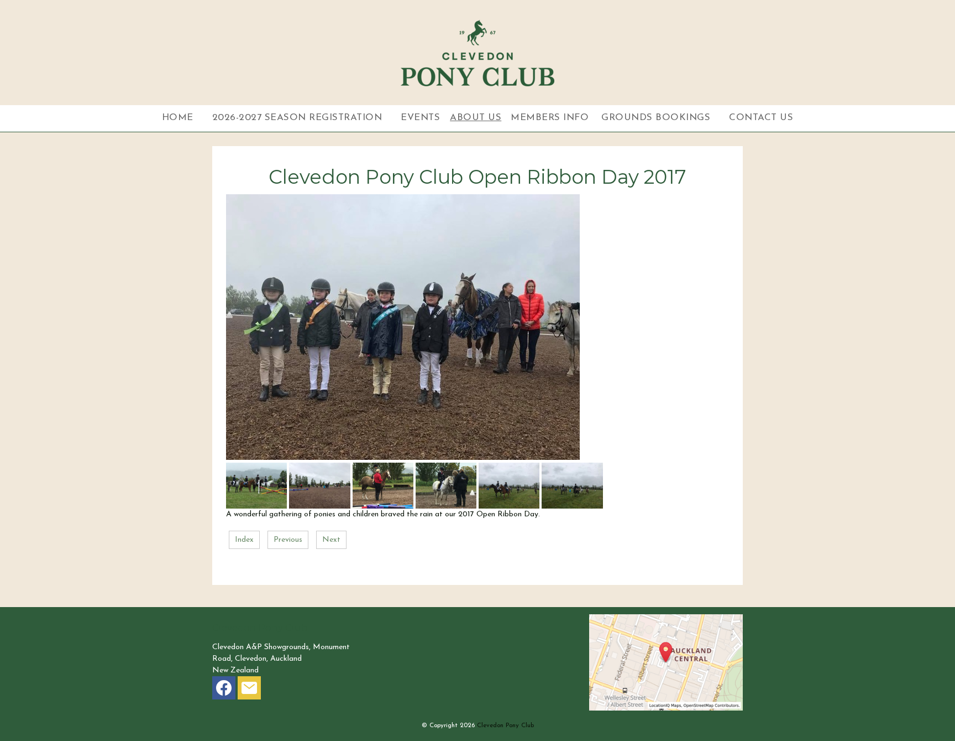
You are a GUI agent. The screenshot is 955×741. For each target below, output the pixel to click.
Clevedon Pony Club (505, 725)
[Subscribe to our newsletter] (249, 690)
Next (331, 540)
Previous (288, 540)
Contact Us (761, 117)
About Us (475, 117)
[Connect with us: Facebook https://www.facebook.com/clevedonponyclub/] (223, 690)
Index (244, 540)
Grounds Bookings (655, 117)
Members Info (550, 117)
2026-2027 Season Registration (297, 117)
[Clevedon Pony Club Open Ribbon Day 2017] (403, 458)
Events (420, 117)
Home (177, 117)
